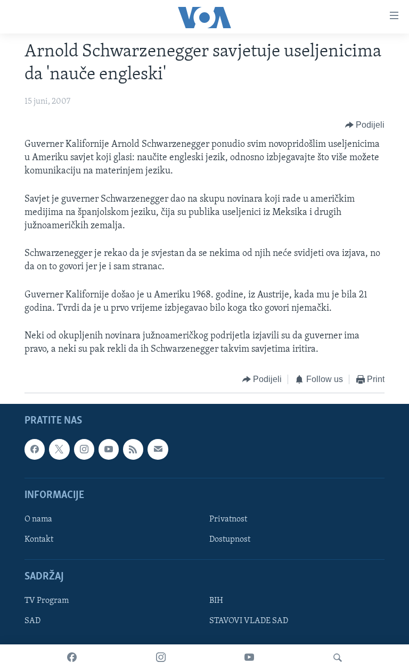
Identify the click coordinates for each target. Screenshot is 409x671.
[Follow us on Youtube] (109, 449)
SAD (32, 621)
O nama (38, 519)
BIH (216, 601)
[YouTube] (249, 657)
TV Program (46, 601)
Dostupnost (229, 539)
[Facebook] (71, 657)
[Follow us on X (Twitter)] (59, 449)
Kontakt (38, 539)
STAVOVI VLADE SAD (248, 621)
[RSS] (133, 449)
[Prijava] (158, 449)
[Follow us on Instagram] (84, 449)
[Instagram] (160, 657)
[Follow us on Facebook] (34, 449)
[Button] (365, 125)
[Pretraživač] (338, 657)
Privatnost (228, 519)
